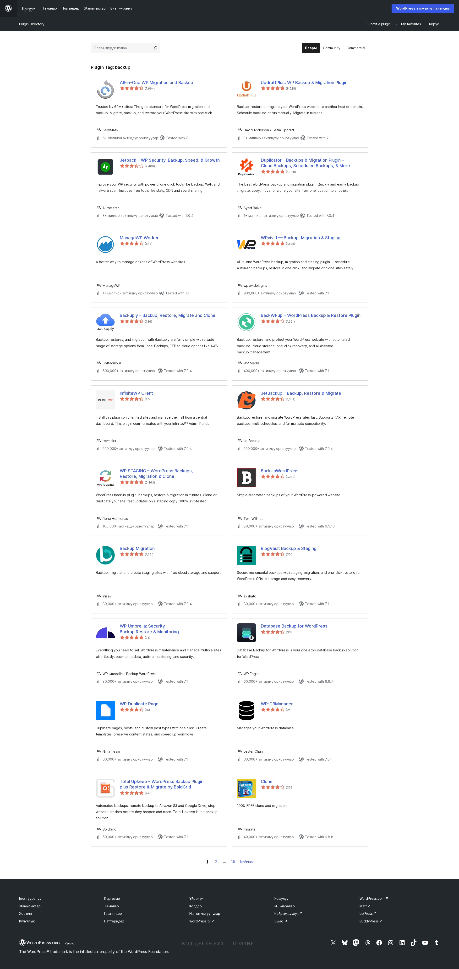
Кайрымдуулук (288, 913)
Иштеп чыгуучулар (204, 913)
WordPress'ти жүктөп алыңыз (423, 8)
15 (233, 861)
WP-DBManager (277, 703)
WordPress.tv (202, 921)
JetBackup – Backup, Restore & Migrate (301, 393)
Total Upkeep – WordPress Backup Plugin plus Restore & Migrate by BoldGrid (161, 784)
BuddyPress (371, 921)
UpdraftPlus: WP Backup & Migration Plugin (304, 82)
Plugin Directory (31, 24)
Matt (365, 906)
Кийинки (247, 862)
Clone (267, 781)
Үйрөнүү (196, 898)
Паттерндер (114, 921)
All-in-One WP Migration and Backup (156, 82)
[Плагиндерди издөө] (155, 48)
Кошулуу (281, 898)
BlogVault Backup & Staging (289, 548)
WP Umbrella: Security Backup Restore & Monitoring (149, 628)
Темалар (111, 906)
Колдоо (195, 906)
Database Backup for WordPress (294, 625)
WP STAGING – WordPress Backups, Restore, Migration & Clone (156, 473)
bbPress (368, 913)
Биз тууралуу (30, 898)
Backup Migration (137, 548)
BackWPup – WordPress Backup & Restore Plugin (311, 315)
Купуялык (27, 921)
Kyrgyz (70, 943)
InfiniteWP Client (136, 393)
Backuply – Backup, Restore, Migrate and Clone (167, 315)
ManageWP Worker (139, 237)
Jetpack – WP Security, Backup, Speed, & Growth (170, 160)
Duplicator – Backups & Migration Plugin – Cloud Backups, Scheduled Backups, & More (305, 163)
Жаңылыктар (30, 906)
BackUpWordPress (280, 470)
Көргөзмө (112, 898)
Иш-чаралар (284, 906)
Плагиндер (113, 913)
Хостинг (26, 913)
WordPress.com (374, 898)
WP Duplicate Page (139, 703)
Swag (280, 921)
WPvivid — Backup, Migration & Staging (300, 237)
